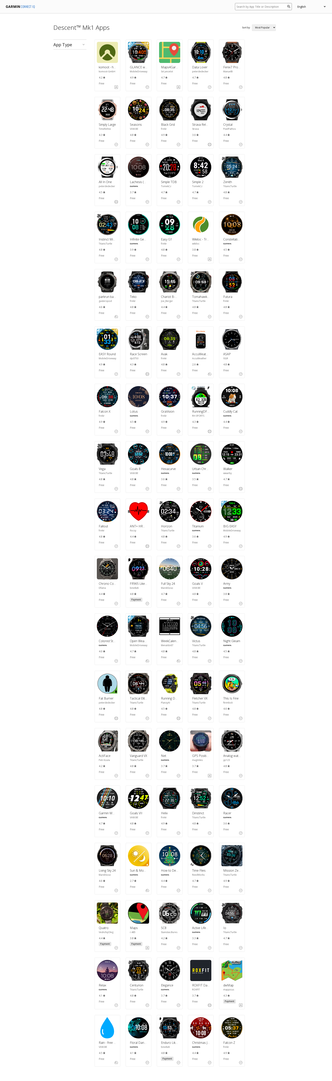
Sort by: (246, 27)
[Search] (289, 6)
